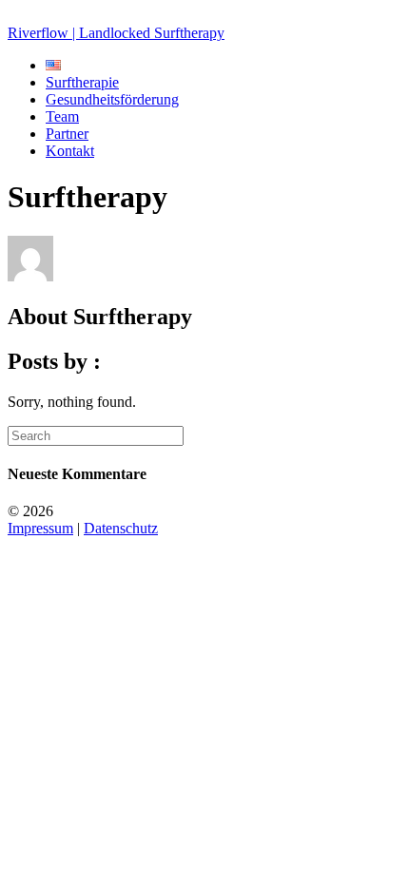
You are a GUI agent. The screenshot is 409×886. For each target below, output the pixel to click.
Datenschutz (121, 528)
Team (62, 116)
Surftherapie (82, 82)
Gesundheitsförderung (112, 99)
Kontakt (70, 151)
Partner (67, 133)
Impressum (40, 528)
